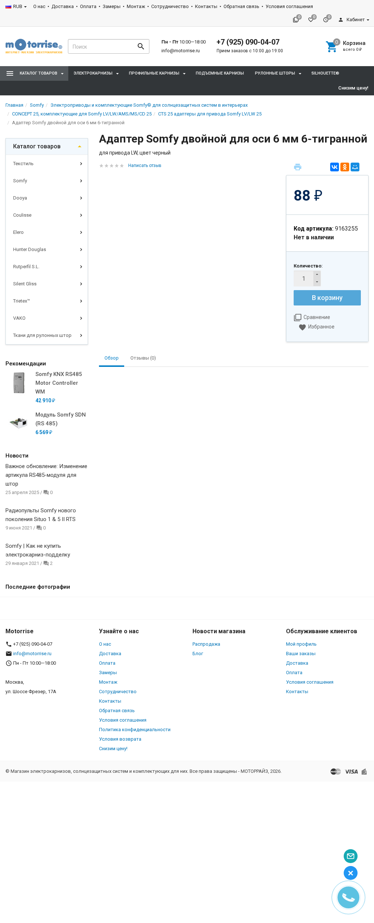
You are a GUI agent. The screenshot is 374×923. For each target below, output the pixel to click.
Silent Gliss (25, 283)
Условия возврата (120, 739)
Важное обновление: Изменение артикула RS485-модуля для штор (46, 475)
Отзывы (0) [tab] (143, 358)
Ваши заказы (301, 653)
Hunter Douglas (29, 249)
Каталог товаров (37, 146)
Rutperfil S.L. (26, 266)
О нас (39, 6)
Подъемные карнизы (220, 73)
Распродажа (206, 644)
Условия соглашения (289, 6)
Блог (197, 653)
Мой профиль (301, 644)
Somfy (20, 180)
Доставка (62, 6)
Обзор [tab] (111, 358)
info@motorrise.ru (180, 50)
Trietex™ (21, 301)
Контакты (206, 6)
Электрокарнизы (93, 73)
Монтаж (136, 6)
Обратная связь (241, 6)
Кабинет (355, 19)
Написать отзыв (144, 165)
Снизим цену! (353, 88)
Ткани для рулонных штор (42, 335)
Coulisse (22, 215)
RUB (17, 6)
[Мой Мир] (355, 167)
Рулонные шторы (275, 73)
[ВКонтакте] (334, 167)
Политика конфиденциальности (135, 729)
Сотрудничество (170, 6)
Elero (18, 232)
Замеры (112, 6)
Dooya (20, 198)
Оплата (88, 6)
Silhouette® (325, 73)
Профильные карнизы (154, 73)
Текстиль (23, 163)
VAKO (19, 318)
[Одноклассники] (344, 167)
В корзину (327, 297)
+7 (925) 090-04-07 (248, 42)
